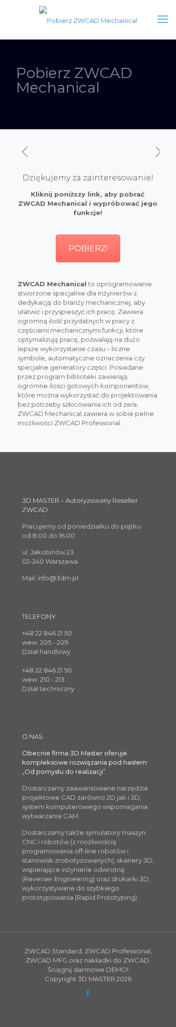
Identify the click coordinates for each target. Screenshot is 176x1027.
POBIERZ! (88, 248)
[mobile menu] (162, 19)
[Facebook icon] (88, 992)
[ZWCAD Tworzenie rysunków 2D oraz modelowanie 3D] (88, 19)
